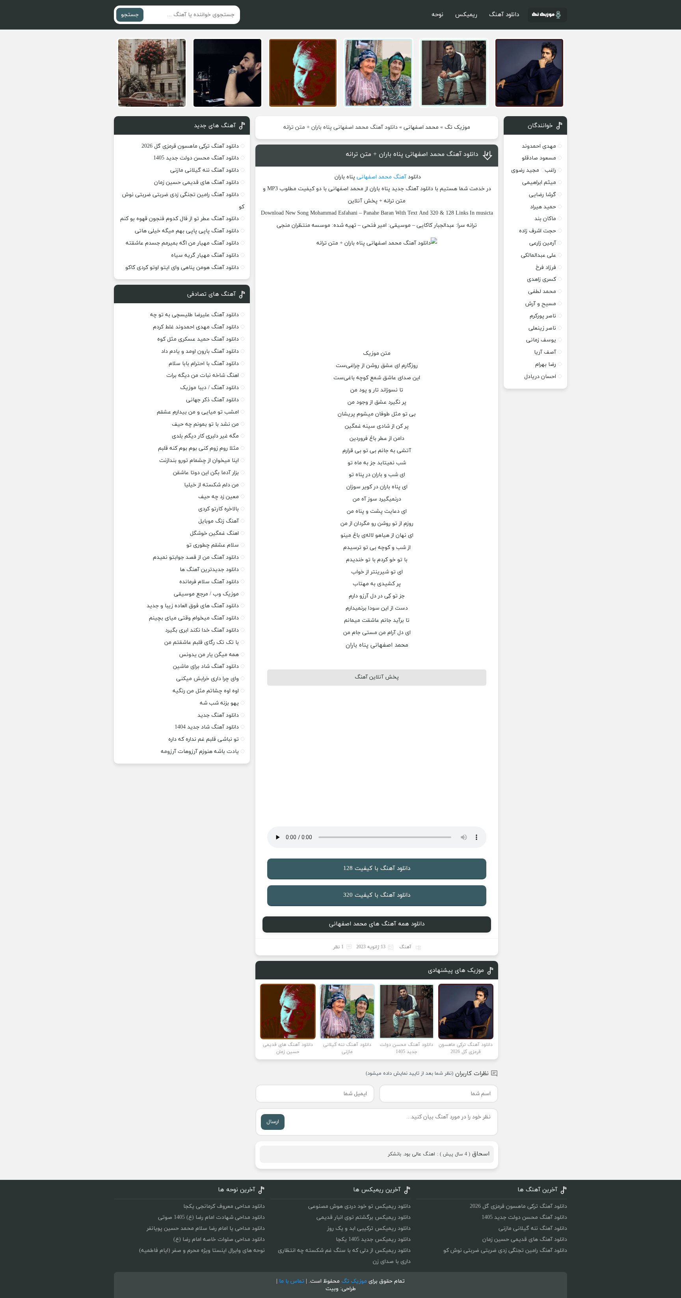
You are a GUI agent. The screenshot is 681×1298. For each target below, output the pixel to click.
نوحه (437, 15)
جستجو (130, 15)
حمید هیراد (543, 207)
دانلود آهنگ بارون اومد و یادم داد (200, 351)
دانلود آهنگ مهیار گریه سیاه (205, 255)
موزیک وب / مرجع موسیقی (205, 594)
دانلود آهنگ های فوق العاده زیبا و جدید (193, 606)
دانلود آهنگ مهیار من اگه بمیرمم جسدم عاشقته (182, 243)
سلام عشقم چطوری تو (212, 545)
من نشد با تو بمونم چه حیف (205, 424)
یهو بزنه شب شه (219, 703)
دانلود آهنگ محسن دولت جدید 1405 (196, 158)
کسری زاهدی (541, 279)
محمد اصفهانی (421, 127)
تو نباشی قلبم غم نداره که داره (203, 739)
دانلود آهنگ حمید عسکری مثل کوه (198, 339)
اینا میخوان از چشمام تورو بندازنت (199, 460)
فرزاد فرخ (546, 267)
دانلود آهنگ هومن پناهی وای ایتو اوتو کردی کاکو (182, 267)
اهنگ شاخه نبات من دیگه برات (202, 375)
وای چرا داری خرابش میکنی (207, 678)
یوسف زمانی (541, 340)
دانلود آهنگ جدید (218, 715)
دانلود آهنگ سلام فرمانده (209, 582)
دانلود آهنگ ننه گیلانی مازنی (204, 170)
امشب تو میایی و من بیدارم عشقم (198, 412)
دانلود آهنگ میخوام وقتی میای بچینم (194, 618)
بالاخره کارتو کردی (218, 509)
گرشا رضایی (542, 194)
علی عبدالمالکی (538, 255)
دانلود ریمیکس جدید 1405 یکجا (373, 1239)
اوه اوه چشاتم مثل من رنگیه (206, 691)
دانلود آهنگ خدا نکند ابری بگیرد (202, 630)
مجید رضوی (525, 170)
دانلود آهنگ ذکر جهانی (212, 400)
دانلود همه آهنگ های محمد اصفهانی (376, 924)
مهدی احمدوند (539, 146)
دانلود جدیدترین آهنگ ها (209, 569)
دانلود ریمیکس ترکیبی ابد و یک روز (369, 1228)
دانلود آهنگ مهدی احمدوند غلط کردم (196, 327)
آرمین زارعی (542, 243)
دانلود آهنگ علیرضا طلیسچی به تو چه (194, 315)
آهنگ (399, 177)
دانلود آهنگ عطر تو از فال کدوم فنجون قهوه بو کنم (179, 219)
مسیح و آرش (540, 304)
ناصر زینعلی (542, 328)
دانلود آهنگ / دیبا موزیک (209, 387)
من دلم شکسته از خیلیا (211, 485)
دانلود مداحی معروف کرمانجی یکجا (224, 1206)
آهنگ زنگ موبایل (218, 521)
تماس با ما (291, 1281)
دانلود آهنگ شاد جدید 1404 (207, 727)
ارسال (272, 1122)
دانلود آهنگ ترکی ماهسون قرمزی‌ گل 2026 (190, 146)
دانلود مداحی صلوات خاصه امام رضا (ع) (219, 1239)
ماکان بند (545, 219)
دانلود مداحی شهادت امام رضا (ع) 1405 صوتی (211, 1217)
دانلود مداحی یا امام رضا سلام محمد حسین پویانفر (206, 1228)
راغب (550, 170)
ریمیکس (466, 15)
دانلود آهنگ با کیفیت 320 (376, 895)
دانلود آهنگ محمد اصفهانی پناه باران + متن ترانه (412, 154)
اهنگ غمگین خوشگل (214, 533)
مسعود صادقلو (539, 158)
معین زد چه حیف (218, 497)
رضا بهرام (545, 364)
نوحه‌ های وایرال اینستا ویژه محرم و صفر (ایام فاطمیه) (202, 1250)
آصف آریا (545, 352)
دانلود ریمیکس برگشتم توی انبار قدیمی (363, 1217)
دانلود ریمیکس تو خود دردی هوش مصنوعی (359, 1206)
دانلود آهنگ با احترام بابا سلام (204, 363)
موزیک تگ (457, 127)
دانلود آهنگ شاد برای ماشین (206, 666)
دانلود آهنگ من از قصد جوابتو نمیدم (196, 557)
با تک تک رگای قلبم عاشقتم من (201, 642)
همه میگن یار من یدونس (209, 654)
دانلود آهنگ (504, 15)
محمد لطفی (542, 291)
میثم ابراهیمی (539, 182)
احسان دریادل (540, 376)
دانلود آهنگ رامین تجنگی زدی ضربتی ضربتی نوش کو (505, 1250)
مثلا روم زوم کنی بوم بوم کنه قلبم (198, 448)
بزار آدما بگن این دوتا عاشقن (206, 473)
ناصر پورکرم (543, 316)
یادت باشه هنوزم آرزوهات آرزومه (200, 751)
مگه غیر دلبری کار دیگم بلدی (205, 436)
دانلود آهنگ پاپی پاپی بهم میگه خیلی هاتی (187, 231)
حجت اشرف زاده (537, 231)
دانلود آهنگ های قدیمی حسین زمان (196, 182)
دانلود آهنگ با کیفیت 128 (376, 868)
